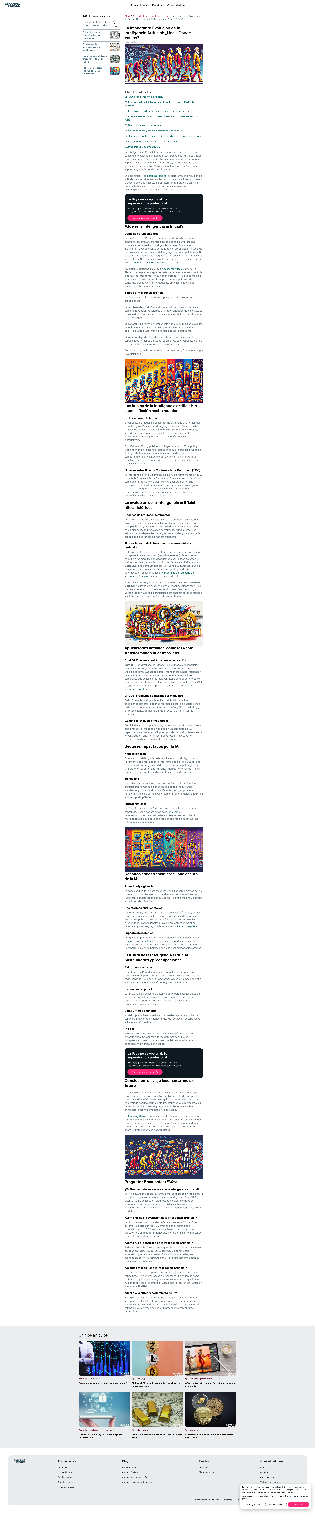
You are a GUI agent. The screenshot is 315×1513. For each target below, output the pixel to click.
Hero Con (203, 1467)
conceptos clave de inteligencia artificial (155, 262)
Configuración (253, 1505)
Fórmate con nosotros (143, 218)
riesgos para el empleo (138, 941)
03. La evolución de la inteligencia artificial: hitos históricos (157, 111)
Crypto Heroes (65, 1472)
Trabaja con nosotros (270, 1482)
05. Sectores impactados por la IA (143, 125)
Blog (127, 16)
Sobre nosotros (267, 1477)
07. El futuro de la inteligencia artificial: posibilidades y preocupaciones (163, 136)
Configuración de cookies (207, 1499)
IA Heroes (62, 1467)
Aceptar (298, 1505)
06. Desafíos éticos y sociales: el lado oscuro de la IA (153, 130)
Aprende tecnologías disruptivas (137, 1482)
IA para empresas (66, 1487)
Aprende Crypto (129, 1467)
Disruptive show (206, 1472)
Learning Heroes (156, 175)
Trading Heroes (65, 1477)
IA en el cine (172, 811)
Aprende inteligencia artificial (151, 16)
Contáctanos (266, 1472)
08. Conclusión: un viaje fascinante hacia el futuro (152, 141)
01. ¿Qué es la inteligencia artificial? (144, 96)
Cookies (228, 1499)
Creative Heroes (65, 1482)
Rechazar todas (276, 1505)
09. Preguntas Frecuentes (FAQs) (142, 146)
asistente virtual (173, 268)
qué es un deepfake (185, 926)
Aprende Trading (130, 1472)
